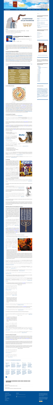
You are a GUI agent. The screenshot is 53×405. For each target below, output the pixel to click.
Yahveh (37, 97)
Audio (37, 9)
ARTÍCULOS (23, 9)
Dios (39, 91)
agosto (39, 66)
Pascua (11, 109)
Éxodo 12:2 (17, 107)
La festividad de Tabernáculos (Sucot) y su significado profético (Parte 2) (19, 372)
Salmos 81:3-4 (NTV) (21, 187)
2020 (39, 78)
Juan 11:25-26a (8, 352)
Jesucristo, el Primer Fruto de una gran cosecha (19, 366)
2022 (39, 76)
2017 (39, 80)
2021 (39, 77)
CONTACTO (6, 399)
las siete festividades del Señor (24, 47)
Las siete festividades (8, 52)
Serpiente (43, 96)
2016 (39, 81)
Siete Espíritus (45, 96)
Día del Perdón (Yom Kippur (19, 110)
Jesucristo (44, 93)
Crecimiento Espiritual (40, 90)
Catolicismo (47, 89)
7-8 (6, 197)
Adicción (43, 88)
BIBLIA (20, 9)
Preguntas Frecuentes (39, 36)
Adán (45, 88)
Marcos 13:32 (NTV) (22, 270)
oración (38, 95)
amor (46, 88)
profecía (47, 95)
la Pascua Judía (17, 55)
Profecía (38, 37)
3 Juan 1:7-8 (41, 399)
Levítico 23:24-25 (20, 115)
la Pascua (11, 60)
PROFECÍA (33, 9)
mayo (39, 70)
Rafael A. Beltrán (14, 33)
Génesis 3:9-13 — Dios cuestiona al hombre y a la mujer (11, 385)
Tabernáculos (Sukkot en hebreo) (10, 59)
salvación (38, 96)
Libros (40, 9)
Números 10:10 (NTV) (20, 154)
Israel (39, 93)
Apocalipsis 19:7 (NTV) (20, 304)
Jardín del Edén (41, 93)
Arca (37, 89)
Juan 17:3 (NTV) (10, 356)
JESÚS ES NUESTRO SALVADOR (8, 394)
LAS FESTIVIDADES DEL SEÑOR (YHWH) (8, 366)
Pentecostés (17, 56)
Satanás (41, 96)
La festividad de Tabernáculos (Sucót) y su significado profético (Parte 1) (13, 372)
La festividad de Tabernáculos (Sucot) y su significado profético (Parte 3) (24, 372)
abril (39, 71)
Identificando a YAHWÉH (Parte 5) (41, 23)
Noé (47, 94)
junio (39, 69)
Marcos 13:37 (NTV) (8, 273)
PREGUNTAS (29, 9)
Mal (42, 94)
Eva (47, 91)
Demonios (45, 90)
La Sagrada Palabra (7, 9)
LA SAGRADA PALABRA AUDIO (8, 395)
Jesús (26, 9)
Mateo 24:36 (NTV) (20, 309)
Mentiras (44, 94)
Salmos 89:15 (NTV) (14, 157)
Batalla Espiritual (44, 89)
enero (39, 73)
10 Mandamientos (40, 88)
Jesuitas (46, 93)
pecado (43, 95)
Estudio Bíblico (38, 33)
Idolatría (38, 93)
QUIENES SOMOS (44, 9)
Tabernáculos (18, 60)
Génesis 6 (47, 92)
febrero (39, 72)
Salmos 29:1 (22, 196)
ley (41, 94)
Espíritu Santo (44, 91)
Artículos (7, 29)
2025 (39, 74)
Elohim (41, 91)
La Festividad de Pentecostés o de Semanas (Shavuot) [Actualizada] (24, 366)
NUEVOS (17, 9)
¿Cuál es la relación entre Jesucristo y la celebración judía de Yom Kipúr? (8, 372)
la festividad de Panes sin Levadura (23, 55)
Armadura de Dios (40, 89)
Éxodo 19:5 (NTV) (24, 332)
